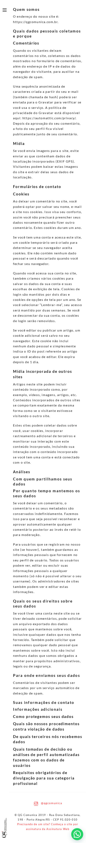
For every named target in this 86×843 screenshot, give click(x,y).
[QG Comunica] (5, 828)
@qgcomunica (51, 803)
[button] (77, 834)
